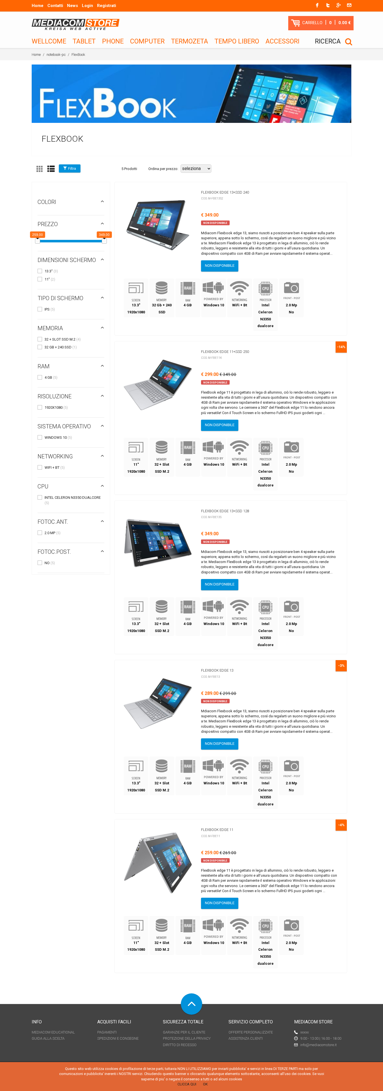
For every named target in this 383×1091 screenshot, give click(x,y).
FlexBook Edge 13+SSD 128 (225, 511)
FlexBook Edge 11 (217, 830)
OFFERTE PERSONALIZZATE (251, 1032)
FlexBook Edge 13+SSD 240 (225, 192)
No (50, 563)
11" (50, 279)
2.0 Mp (53, 533)
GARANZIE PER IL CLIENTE (184, 1032)
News (72, 5)
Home (37, 5)
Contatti (55, 5)
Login (87, 5)
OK (205, 1084)
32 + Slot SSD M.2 (63, 339)
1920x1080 (56, 407)
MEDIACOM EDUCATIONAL (53, 1032)
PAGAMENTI (107, 1032)
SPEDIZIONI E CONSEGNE (118, 1038)
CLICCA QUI (186, 1084)
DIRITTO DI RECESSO (180, 1045)
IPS (50, 309)
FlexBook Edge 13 (217, 670)
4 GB (51, 377)
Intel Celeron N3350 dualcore (73, 500)
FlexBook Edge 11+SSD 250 (225, 352)
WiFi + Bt (55, 467)
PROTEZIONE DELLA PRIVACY (187, 1038)
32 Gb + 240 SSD (61, 347)
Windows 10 (58, 437)
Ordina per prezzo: (163, 169)
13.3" (51, 271)
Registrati (106, 5)
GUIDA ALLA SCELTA (48, 1038)
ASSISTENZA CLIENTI (246, 1038)
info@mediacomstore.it (318, 1045)
